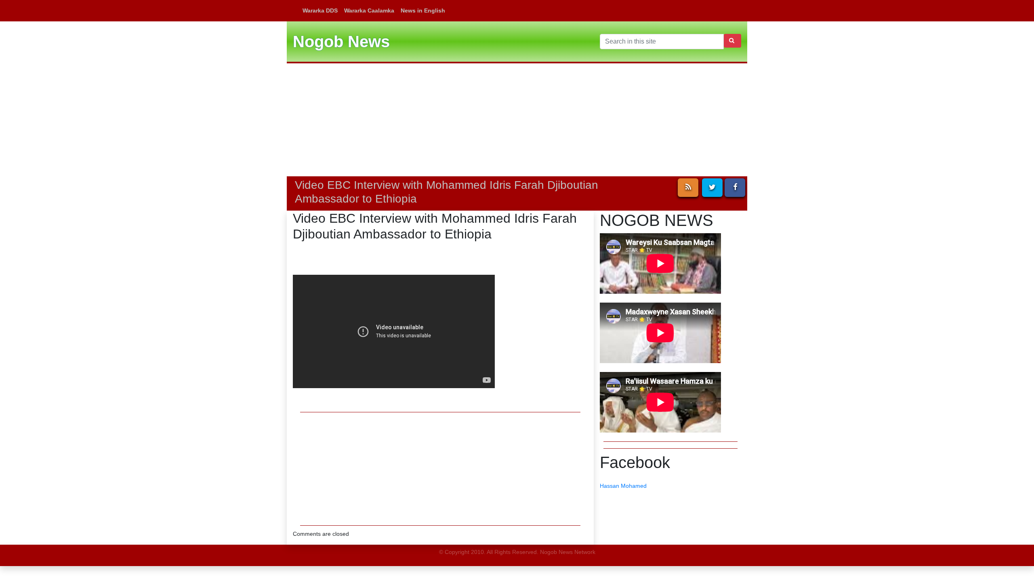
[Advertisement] (517, 119)
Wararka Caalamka (369, 10)
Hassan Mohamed (623, 486)
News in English (423, 10)
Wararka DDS (320, 10)
